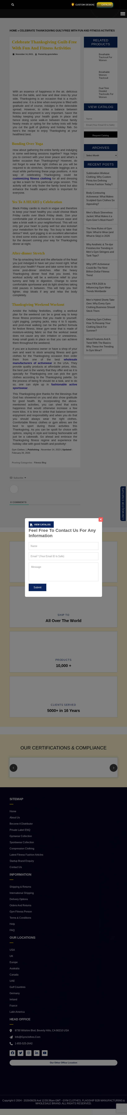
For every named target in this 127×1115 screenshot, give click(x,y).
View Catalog (42, 524)
